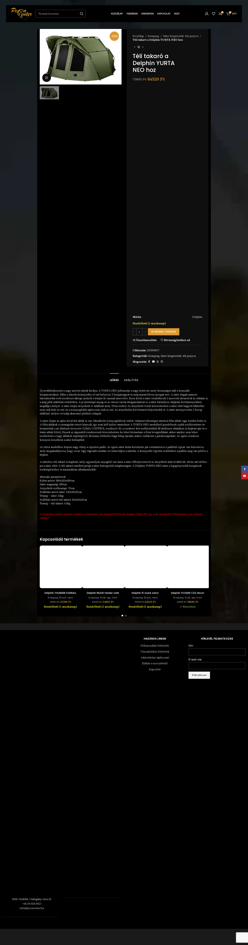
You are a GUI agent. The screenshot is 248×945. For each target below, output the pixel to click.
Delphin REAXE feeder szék (103, 593)
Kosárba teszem (163, 332)
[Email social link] (153, 361)
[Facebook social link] (149, 361)
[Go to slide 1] (122, 615)
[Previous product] (135, 47)
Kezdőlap (138, 36)
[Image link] (31, 766)
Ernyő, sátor (66, 597)
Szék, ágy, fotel (108, 597)
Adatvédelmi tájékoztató (155, 657)
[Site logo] (21, 13)
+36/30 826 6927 (31, 904)
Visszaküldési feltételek (154, 651)
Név (191, 645)
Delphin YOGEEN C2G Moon (187, 593)
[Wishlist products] (213, 13)
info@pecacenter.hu (32, 908)
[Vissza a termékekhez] (139, 47)
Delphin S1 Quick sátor (145, 593)
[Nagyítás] (46, 77)
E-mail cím (195, 659)
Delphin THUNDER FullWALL (60, 593)
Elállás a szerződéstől (155, 663)
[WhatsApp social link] (158, 361)
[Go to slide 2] (126, 615)
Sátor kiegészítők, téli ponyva (180, 36)
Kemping (153, 36)
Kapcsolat (155, 669)
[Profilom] (206, 13)
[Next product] (143, 47)
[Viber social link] (162, 361)
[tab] (114, 378)
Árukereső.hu (93, 905)
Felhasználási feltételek (155, 645)
